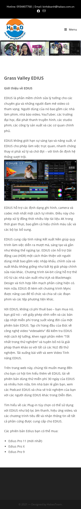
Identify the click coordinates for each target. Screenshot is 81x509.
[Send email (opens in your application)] (43, 11)
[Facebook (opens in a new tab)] (38, 11)
